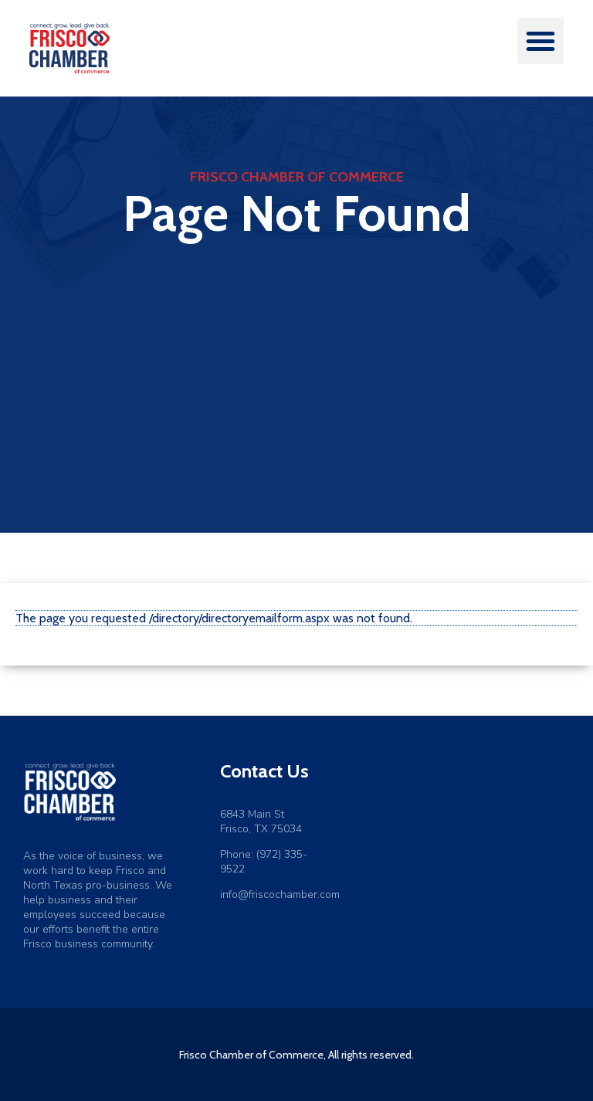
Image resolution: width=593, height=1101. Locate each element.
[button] (540, 41)
